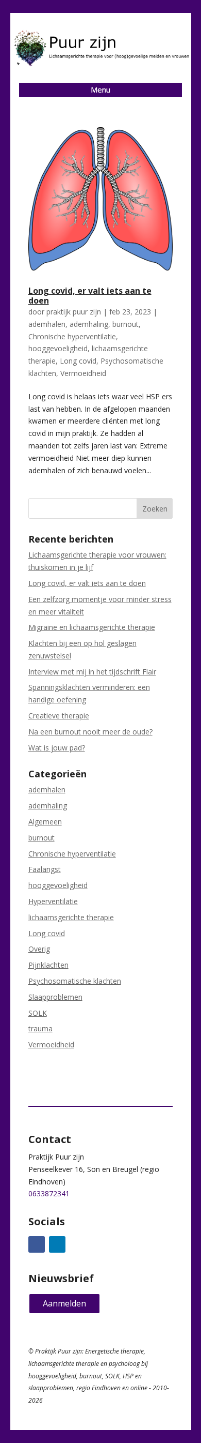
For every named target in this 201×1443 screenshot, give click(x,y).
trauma (40, 1028)
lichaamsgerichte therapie (71, 917)
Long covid (78, 361)
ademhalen (46, 324)
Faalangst (44, 869)
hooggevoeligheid (58, 348)
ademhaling (89, 324)
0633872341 (49, 1193)
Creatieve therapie (58, 715)
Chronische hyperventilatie (72, 336)
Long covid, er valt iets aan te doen (90, 295)
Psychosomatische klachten (74, 981)
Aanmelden (64, 1303)
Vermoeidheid (83, 373)
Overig (39, 949)
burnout (125, 324)
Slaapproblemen (55, 997)
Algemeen (45, 821)
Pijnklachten (48, 965)
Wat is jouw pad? (56, 748)
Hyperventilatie (53, 901)
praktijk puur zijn (73, 312)
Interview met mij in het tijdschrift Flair (92, 672)
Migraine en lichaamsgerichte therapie (91, 627)
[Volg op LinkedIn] (57, 1244)
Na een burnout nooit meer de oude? (90, 731)
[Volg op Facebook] (36, 1244)
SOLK (37, 1013)
